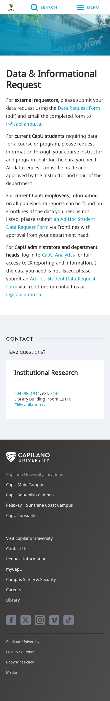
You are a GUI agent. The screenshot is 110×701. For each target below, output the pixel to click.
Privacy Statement (21, 651)
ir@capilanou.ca (23, 124)
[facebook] (11, 620)
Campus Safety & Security (31, 579)
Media (11, 672)
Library (13, 600)
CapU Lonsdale (20, 515)
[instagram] (40, 620)
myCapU (14, 569)
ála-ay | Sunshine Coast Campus (39, 505)
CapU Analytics (58, 255)
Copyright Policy (20, 662)
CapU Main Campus (25, 484)
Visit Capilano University (29, 538)
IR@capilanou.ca (30, 404)
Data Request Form (79, 108)
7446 (55, 393)
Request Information (26, 559)
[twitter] (25, 620)
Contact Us (16, 548)
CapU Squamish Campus (30, 495)
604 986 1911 (27, 393)
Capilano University (11, 7)
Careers (13, 590)
